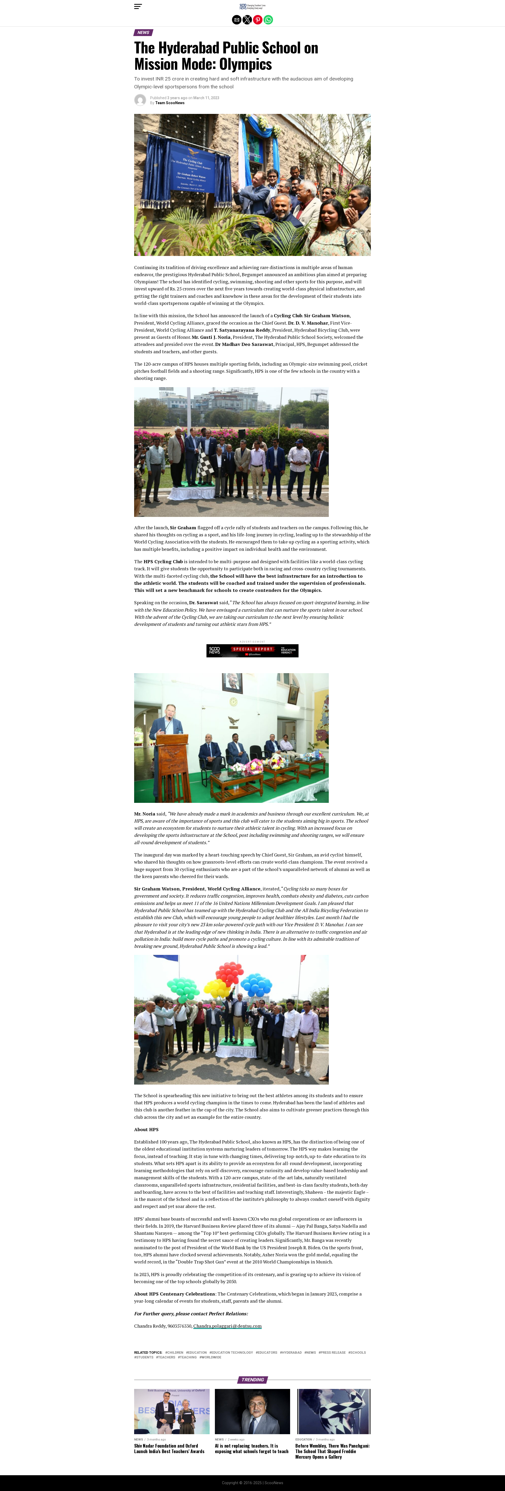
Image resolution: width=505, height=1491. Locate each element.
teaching (188, 1357)
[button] (138, 6)
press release (333, 1352)
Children (175, 1352)
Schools (358, 1352)
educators (267, 1352)
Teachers (166, 1357)
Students (144, 1357)
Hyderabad (292, 1352)
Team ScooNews (170, 103)
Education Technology (232, 1352)
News (311, 1352)
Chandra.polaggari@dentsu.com (227, 1326)
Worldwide (211, 1357)
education (197, 1352)
